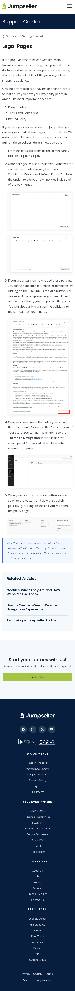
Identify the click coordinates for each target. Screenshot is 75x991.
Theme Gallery (37, 780)
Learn (37, 930)
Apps (37, 786)
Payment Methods (37, 762)
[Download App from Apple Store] (48, 742)
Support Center (37, 918)
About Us (37, 870)
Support (11, 36)
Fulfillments (37, 792)
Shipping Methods (37, 774)
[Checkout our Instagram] (32, 729)
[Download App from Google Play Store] (27, 742)
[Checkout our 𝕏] (42, 729)
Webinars (37, 942)
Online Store (37, 811)
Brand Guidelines (37, 894)
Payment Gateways (37, 768)
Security (37, 973)
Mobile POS (37, 840)
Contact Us (37, 900)
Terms (49, 973)
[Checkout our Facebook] (23, 729)
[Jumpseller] (37, 715)
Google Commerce (37, 834)
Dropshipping (37, 851)
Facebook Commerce (37, 816)
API (37, 953)
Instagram (37, 822)
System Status (37, 959)
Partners (37, 888)
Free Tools (37, 936)
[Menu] (69, 6)
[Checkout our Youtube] (51, 729)
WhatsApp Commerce (37, 828)
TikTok (37, 846)
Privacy (26, 973)
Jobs (37, 876)
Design (37, 948)
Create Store (37, 677)
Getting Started (32, 36)
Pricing (37, 882)
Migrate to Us (37, 924)
